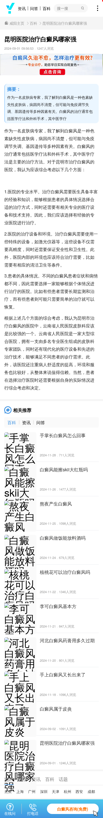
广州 (31, 791)
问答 (34, 8)
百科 (47, 8)
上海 (20, 791)
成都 (91, 791)
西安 (79, 791)
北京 (8, 791)
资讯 (22, 8)
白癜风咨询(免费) (72, 809)
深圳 (43, 791)
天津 (55, 791)
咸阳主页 (16, 23)
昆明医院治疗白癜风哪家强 (64, 23)
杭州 (67, 791)
